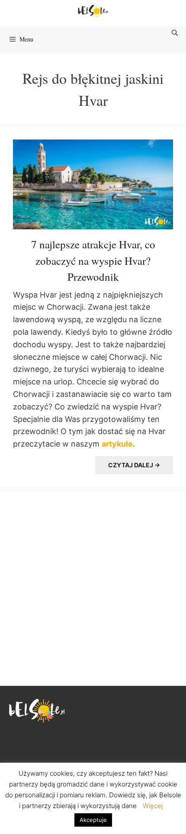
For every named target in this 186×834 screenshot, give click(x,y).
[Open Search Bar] (175, 33)
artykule (117, 443)
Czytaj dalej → (134, 465)
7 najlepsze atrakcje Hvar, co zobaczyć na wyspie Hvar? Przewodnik (93, 260)
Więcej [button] (153, 806)
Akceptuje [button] (93, 819)
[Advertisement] (93, 586)
